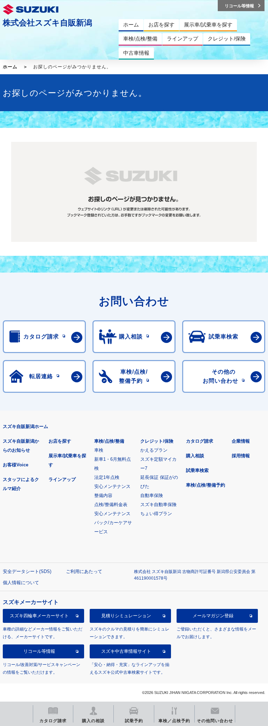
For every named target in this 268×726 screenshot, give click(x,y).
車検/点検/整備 (109, 441)
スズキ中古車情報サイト (126, 651)
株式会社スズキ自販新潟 (47, 22)
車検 (98, 450)
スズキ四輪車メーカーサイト (39, 615)
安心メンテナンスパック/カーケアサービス (113, 522)
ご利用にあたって (84, 571)
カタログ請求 (199, 441)
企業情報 (241, 441)
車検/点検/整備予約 (205, 485)
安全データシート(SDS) (27, 571)
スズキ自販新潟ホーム (25, 426)
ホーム (10, 66)
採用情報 (241, 455)
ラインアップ (62, 479)
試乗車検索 (197, 470)
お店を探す (60, 441)
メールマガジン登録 (213, 615)
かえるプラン (154, 450)
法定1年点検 (106, 477)
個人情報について (21, 582)
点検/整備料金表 (110, 504)
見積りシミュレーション (126, 615)
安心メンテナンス (112, 486)
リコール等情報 (39, 651)
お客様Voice (15, 464)
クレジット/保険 (156, 441)
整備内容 (103, 495)
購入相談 (195, 455)
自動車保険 (151, 495)
